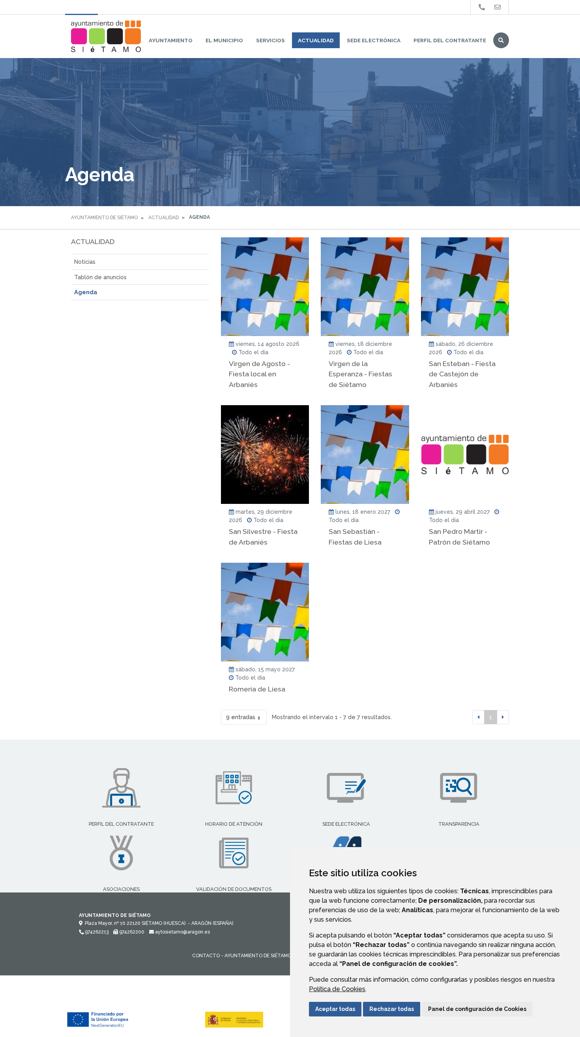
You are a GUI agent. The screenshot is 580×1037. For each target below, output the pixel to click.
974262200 (131, 932)
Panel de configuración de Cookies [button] (477, 1009)
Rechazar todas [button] (391, 1009)
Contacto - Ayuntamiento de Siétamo (241, 955)
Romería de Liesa (257, 689)
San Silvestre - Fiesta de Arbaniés (263, 536)
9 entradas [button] (240, 717)
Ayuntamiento (171, 40)
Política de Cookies (337, 989)
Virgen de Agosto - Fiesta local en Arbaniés (259, 374)
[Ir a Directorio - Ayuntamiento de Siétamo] (482, 7)
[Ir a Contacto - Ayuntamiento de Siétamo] (497, 7)
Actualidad (316, 40)
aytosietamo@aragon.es (182, 932)
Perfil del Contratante (449, 40)
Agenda (85, 292)
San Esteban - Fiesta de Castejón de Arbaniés (462, 374)
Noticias (84, 261)
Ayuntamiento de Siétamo (104, 217)
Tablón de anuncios (100, 277)
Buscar (501, 40)
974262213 (96, 932)
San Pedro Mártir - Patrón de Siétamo (459, 536)
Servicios (270, 40)
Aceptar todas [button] (335, 1009)
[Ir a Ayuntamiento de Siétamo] (106, 36)
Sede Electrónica (373, 40)
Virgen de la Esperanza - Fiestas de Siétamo (360, 374)
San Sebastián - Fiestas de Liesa (355, 536)
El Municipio (224, 40)
